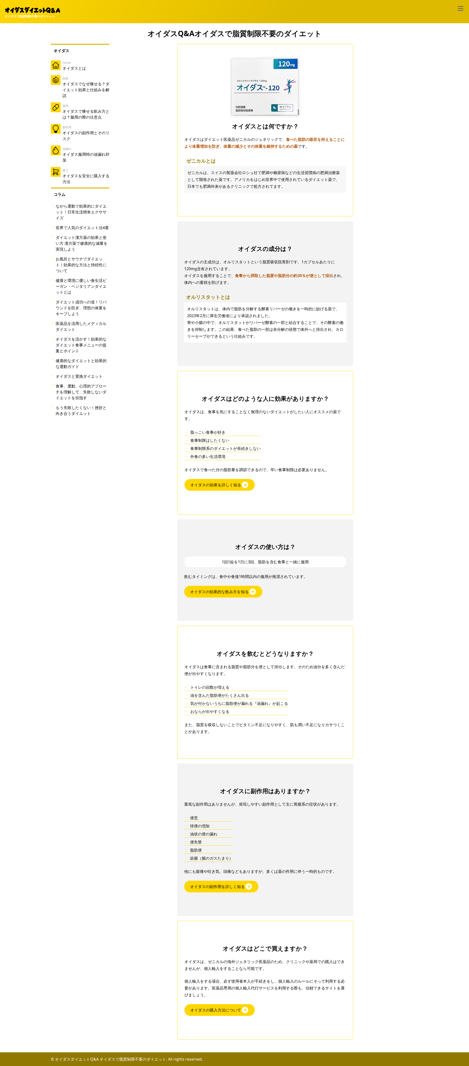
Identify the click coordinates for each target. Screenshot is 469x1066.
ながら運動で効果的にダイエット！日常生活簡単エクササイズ (81, 212)
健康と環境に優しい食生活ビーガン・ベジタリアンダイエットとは (81, 286)
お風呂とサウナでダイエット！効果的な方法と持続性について (81, 264)
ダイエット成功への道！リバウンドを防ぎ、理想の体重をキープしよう (81, 307)
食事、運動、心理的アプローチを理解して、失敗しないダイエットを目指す (81, 391)
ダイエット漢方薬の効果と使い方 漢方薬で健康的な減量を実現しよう (81, 243)
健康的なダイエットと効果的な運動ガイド (81, 363)
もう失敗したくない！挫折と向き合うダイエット (81, 410)
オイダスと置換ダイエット (79, 376)
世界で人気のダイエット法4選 (82, 227)
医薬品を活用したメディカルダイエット (81, 326)
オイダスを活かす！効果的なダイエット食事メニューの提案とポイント (81, 345)
